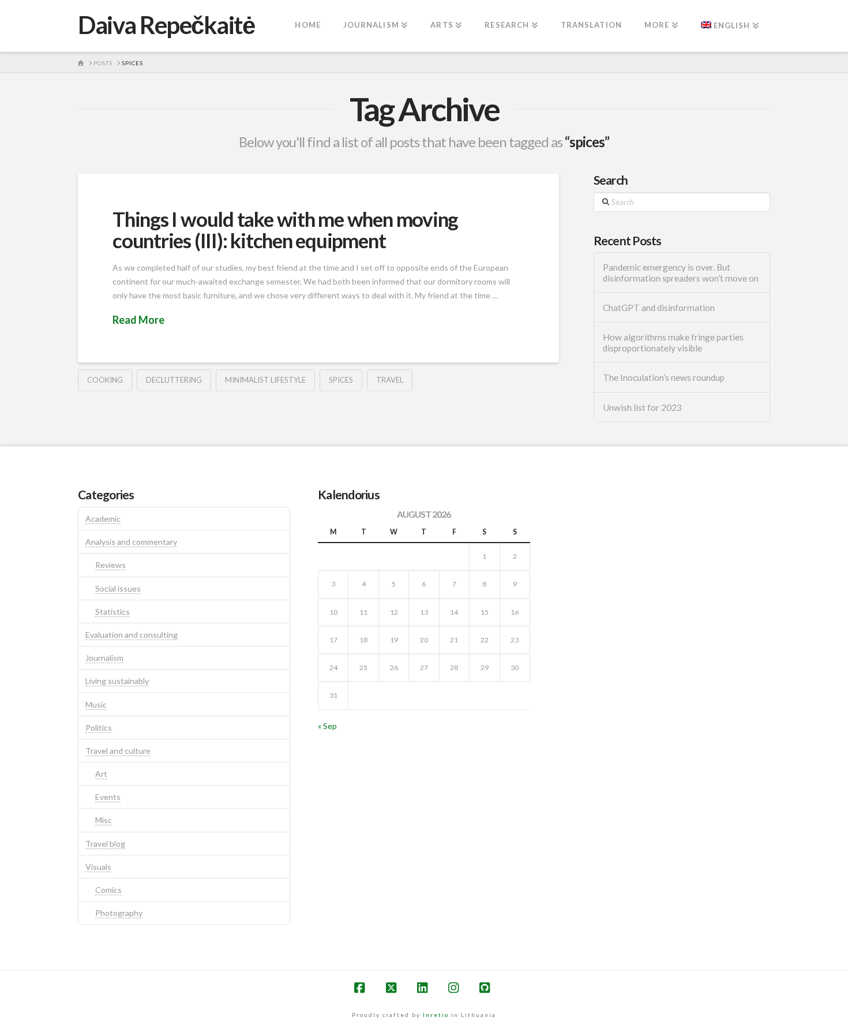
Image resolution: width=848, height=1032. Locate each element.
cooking (105, 379)
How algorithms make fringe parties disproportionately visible (673, 342)
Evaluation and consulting (131, 635)
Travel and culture (118, 751)
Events (108, 797)
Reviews (110, 565)
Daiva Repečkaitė (166, 25)
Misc (103, 820)
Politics (98, 727)
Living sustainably (117, 681)
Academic (103, 519)
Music (96, 704)
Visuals (98, 867)
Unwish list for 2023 (642, 407)
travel (389, 379)
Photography (118, 913)
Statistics (112, 611)
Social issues (118, 588)
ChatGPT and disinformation (659, 307)
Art (101, 774)
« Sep (327, 726)
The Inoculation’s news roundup (664, 377)
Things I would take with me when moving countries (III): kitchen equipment (285, 229)
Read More (138, 319)
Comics (108, 890)
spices (341, 379)
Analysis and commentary (131, 542)
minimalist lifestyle (265, 379)
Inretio (436, 1014)
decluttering (174, 379)
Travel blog (105, 843)
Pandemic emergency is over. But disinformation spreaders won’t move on (681, 272)
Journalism (104, 658)
